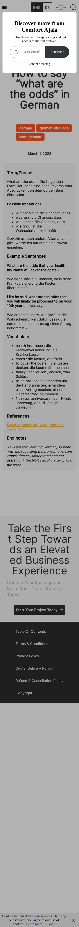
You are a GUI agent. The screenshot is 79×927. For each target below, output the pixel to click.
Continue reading (39, 64)
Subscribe (57, 52)
